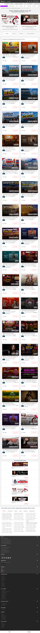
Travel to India (3, 609)
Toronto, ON (12, 80)
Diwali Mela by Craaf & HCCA (8, 147)
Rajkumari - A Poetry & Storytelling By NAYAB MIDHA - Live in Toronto (15, 356)
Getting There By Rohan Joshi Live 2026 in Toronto (31, 449)
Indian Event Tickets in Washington (19, 531)
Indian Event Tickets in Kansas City (19, 519)
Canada (4, 570)
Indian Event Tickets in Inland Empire (7, 519)
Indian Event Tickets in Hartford (6, 518)
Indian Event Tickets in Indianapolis (31, 518)
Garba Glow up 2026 (6, 310)
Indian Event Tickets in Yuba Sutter (7, 532)
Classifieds (3, 626)
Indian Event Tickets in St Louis (18, 528)
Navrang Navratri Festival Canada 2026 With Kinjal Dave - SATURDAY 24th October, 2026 (19, 426)
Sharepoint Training (4, 592)
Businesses (3, 625)
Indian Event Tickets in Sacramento (31, 526)
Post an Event (3, 605)
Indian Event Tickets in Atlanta (6, 513)
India (3, 571)
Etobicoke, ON (7, 313)
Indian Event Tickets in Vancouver (7, 531)
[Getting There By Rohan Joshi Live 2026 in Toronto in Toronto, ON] (29, 20)
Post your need (36, 1)
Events (7, 33)
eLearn (2, 627)
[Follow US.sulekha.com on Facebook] (2, 558)
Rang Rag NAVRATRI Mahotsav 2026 (28, 333)
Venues (21, 33)
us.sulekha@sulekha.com (7, 540)
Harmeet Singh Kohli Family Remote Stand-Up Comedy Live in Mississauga (16, 26)
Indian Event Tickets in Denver (18, 517)
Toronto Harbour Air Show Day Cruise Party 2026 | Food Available (15, 124)
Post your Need (5, 551)
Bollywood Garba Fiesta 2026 (8, 333)
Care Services (3, 583)
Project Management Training (5, 591)
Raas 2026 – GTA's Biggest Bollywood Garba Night (31, 379)
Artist (14, 33)
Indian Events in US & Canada (5, 8)
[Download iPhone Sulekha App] (2, 564)
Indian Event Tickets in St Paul (30, 528)
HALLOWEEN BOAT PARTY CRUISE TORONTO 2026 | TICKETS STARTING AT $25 (17, 449)
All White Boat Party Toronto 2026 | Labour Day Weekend (13, 217)
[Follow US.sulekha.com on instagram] (10, 558)
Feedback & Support (6, 542)
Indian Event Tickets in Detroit (30, 517)
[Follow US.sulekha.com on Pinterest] (6, 558)
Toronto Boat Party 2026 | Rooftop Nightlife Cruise (12, 194)
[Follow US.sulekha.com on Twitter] (4, 558)
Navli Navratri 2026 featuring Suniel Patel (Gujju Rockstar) (13, 379)
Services (3, 581)
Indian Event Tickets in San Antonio (19, 527)
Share (5, 60)
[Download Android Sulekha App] (4, 564)
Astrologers (3, 584)
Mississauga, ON (27, 243)
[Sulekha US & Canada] (3, 1)
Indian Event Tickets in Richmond (19, 526)
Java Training (3, 593)
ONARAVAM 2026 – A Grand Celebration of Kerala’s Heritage (14, 54)
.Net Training (3, 590)
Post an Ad (3, 585)
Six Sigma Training (4, 594)
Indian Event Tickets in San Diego (31, 527)
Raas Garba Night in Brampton (8, 403)
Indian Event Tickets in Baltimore (31, 513)
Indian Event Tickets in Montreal (18, 522)
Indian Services (3, 624)
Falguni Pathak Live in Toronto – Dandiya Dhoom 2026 (12, 170)
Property (3, 623)
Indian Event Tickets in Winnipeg (30, 531)
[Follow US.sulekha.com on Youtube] (8, 558)
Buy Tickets (15, 60)
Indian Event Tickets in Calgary (30, 514)
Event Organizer (30, 33)
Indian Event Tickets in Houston (18, 518)
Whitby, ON (33, 289)
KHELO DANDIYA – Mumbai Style (28, 356)
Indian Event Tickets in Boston (18, 514)
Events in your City (4, 603)
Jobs (2, 582)
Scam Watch (3, 586)
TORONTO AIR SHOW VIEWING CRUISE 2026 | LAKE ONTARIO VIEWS (15, 101)
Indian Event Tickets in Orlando (18, 523)
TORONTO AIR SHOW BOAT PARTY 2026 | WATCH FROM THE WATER (15, 77)
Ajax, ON (14, 289)
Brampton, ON (35, 335)
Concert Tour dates (4, 604)
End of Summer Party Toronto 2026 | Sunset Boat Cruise (13, 240)
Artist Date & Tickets (4, 6)
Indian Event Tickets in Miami (6, 522)
